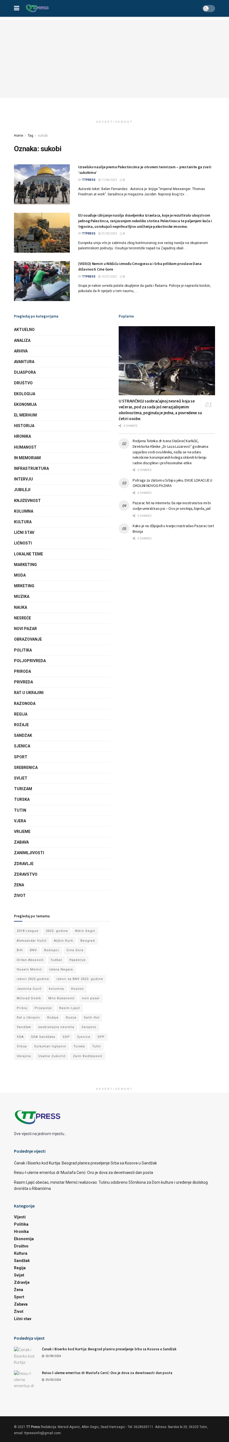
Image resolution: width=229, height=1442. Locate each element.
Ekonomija (25, 404)
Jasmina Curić (29, 989)
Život (20, 895)
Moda (20, 575)
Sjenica (22, 746)
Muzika (21, 596)
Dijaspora (25, 372)
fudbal (56, 960)
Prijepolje (43, 1008)
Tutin (20, 810)
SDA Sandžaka (43, 1037)
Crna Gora (75, 950)
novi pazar (91, 998)
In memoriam (27, 458)
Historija (24, 425)
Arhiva (21, 351)
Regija (20, 714)
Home (18, 136)
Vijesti (20, 1217)
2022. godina (57, 931)
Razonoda (24, 703)
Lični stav (24, 532)
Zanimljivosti (29, 853)
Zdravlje (24, 863)
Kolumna (23, 511)
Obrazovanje (28, 639)
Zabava (21, 842)
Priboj (22, 1008)
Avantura (24, 361)
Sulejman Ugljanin (50, 1046)
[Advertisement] (114, 59)
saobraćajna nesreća (56, 1027)
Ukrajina (24, 1056)
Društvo (23, 383)
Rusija (71, 1017)
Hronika (22, 436)
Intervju (23, 479)
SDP (66, 1037)
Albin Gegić (85, 931)
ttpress (89, 179)
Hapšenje (77, 960)
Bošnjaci (51, 950)
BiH (20, 950)
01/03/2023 (109, 233)
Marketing (25, 564)
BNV (33, 950)
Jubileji (22, 489)
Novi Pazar (25, 628)
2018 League (28, 931)
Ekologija (24, 394)
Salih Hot (91, 1017)
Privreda (23, 682)
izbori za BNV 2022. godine (79, 979)
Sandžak (23, 735)
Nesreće (22, 618)
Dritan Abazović (30, 960)
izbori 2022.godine (33, 979)
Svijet (20, 778)
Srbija (22, 1046)
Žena (19, 885)
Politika (23, 650)
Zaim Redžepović (87, 1056)
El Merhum (25, 415)
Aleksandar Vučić (32, 941)
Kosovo (77, 989)
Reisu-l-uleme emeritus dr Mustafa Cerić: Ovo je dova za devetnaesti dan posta (83, 1172)
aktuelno (24, 329)
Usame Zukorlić (52, 1056)
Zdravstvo (25, 874)
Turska (22, 799)
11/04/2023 (109, 179)
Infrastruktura (31, 468)
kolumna (56, 989)
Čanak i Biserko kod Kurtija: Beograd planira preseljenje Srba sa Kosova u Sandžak (85, 1163)
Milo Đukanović (61, 998)
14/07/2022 (109, 276)
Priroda (22, 671)
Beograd (87, 941)
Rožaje (21, 725)
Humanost (25, 447)
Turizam (23, 789)
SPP (101, 1037)
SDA (20, 1037)
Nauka (20, 607)
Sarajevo (89, 1027)
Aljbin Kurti (63, 941)
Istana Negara (61, 969)
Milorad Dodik (29, 998)
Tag (30, 136)
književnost (27, 500)
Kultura (23, 522)
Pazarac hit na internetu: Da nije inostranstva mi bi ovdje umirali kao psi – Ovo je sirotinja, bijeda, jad (172, 505)
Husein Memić (29, 969)
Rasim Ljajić (69, 1008)
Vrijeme (22, 831)
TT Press (33, 1427)
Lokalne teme (28, 554)
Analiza (22, 340)
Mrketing (24, 586)
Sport (20, 757)
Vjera (20, 821)
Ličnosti (23, 543)
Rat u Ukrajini (29, 692)
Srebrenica (26, 767)
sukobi (43, 136)
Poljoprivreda (30, 661)
